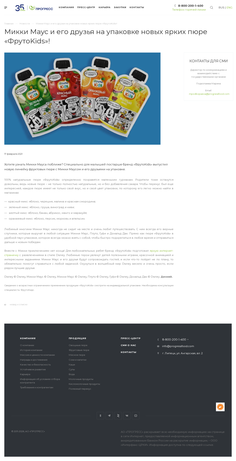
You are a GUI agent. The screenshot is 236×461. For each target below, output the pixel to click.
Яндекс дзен (118, 415)
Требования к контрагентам (36, 387)
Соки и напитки (77, 359)
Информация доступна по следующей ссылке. (181, 444)
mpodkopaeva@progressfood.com (209, 93)
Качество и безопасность (35, 364)
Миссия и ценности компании (37, 354)
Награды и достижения (33, 359)
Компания (27, 338)
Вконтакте (127, 415)
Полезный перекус (80, 388)
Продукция (77, 338)
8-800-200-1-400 (190, 5)
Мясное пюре (77, 354)
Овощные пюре (78, 345)
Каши (72, 364)
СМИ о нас (128, 345)
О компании (27, 345)
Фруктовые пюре (79, 350)
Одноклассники (100, 415)
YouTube (135, 415)
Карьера (25, 374)
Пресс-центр (131, 338)
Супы (72, 369)
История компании (31, 350)
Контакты (128, 352)
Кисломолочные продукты (84, 384)
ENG (229, 7)
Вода (72, 374)
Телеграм (109, 415)
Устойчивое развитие (33, 369)
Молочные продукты (81, 379)
